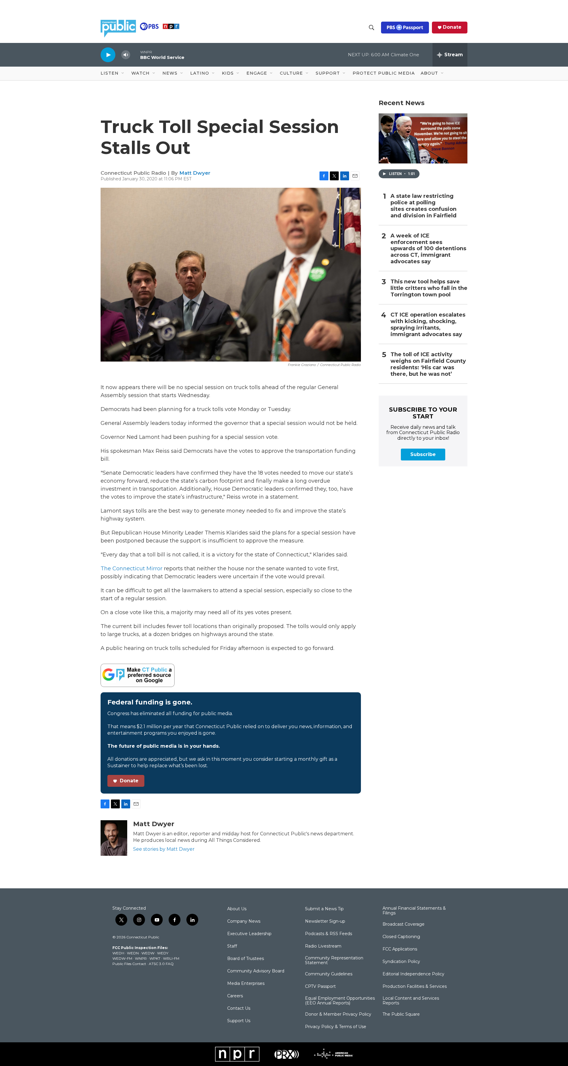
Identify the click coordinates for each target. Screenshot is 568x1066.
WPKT (154, 958)
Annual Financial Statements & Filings (414, 911)
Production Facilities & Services (415, 986)
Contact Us (238, 1008)
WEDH (118, 953)
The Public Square (401, 1014)
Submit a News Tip (324, 909)
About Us (236, 909)
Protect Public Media (384, 73)
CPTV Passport (320, 986)
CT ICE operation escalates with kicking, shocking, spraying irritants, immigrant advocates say (427, 325)
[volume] (126, 55)
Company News (243, 921)
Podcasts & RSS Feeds (328, 934)
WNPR (141, 958)
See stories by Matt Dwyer (164, 849)
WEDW (147, 953)
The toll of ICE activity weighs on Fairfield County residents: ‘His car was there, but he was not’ (428, 364)
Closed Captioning (401, 937)
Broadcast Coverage (404, 924)
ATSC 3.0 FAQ (161, 963)
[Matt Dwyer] (114, 838)
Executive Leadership (249, 934)
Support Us (238, 1021)
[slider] (135, 55)
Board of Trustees (245, 958)
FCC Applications (400, 949)
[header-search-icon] (371, 27)
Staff (232, 946)
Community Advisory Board (255, 971)
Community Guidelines (328, 974)
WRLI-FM (171, 958)
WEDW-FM (122, 958)
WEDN (133, 953)
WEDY (162, 953)
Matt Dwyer (194, 173)
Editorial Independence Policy (413, 974)
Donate (452, 27)
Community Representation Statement (334, 960)
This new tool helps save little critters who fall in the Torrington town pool (428, 288)
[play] (108, 55)
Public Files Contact (129, 963)
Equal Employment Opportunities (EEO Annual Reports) (340, 1001)
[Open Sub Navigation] (123, 73)
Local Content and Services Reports (411, 1001)
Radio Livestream (323, 946)
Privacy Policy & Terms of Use (335, 1027)
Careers (235, 996)
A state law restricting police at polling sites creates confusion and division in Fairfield (423, 206)
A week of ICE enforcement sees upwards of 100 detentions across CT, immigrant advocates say (428, 249)
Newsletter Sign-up (325, 921)
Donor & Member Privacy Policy (338, 1014)
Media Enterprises (245, 983)
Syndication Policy (401, 961)
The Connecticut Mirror (131, 568)
